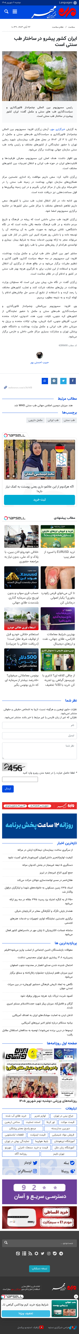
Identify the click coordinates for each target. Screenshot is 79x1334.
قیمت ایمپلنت (38, 1135)
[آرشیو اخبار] (24, 1254)
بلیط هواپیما (41, 1141)
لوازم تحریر (40, 1116)
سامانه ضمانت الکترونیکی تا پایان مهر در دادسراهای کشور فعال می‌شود (39, 932)
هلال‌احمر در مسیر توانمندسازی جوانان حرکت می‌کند (45, 880)
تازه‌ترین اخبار (67, 843)
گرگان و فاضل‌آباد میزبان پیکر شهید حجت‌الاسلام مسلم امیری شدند (40, 1006)
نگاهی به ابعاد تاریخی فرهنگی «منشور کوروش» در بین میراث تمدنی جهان (40, 986)
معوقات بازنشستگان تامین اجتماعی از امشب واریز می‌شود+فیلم (38, 950)
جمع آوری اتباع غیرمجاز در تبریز (56, 873)
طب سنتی (69, 420)
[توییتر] (42, 1254)
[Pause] (8, 476)
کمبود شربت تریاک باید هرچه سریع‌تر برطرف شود (46, 996)
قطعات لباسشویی (14, 1135)
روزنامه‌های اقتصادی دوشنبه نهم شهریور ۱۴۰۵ (43, 1101)
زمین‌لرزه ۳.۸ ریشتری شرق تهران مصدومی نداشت (45, 957)
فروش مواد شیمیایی (63, 1135)
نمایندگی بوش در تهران (17, 1141)
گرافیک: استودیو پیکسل (28, 1327)
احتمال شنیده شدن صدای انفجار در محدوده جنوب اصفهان (41, 965)
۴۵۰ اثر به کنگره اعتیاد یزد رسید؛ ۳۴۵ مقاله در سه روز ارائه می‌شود (41, 902)
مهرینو (8, 1148)
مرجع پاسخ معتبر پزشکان (22, 1128)
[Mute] (14, 476)
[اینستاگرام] (48, 1254)
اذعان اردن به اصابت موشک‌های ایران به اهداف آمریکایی (42, 1015)
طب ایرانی (53, 420)
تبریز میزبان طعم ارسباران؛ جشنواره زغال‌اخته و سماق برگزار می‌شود (41, 975)
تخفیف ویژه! (26, 1313)
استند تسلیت (33, 1122)
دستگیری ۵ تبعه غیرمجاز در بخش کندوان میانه (47, 865)
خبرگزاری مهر (58, 129)
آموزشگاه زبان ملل (64, 1148)
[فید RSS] (30, 1254)
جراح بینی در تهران (63, 1116)
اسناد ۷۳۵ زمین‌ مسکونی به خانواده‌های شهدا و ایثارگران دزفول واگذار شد (39, 890)
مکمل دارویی (35, 420)
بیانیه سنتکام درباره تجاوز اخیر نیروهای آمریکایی (47, 1023)
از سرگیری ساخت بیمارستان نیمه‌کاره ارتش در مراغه (45, 850)
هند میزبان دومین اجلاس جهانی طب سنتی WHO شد (43, 405)
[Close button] (76, 1297)
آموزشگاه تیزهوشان (64, 1141)
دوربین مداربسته (60, 1128)
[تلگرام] (61, 1254)
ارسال (8, 789)
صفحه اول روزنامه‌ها (62, 1043)
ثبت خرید (39, 499)
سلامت (71, 27)
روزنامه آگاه (21, 1154)
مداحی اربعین (12, 1122)
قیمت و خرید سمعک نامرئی (33, 1148)
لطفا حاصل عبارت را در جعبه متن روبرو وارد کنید (50, 773)
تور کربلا (50, 1122)
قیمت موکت (67, 1122)
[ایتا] (18, 1254)
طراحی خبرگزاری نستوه (58, 1327)
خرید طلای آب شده (16, 1116)
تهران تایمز (58, 1154)
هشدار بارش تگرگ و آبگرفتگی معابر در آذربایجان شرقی (44, 911)
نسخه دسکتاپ (39, 1269)
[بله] (55, 1254)
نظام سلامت (57, 27)
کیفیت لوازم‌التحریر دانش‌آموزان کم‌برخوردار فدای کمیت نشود (40, 858)
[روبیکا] (36, 1254)
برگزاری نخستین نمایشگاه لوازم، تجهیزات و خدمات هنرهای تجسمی (41, 921)
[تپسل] (6, 435)
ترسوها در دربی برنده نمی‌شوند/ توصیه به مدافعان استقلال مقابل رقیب (37, 1032)
